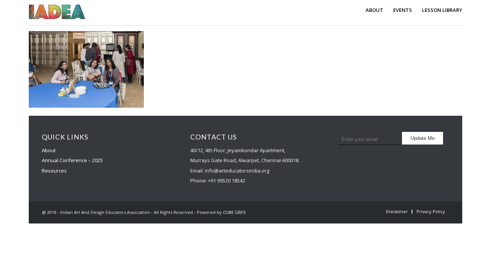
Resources (54, 170)
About (49, 150)
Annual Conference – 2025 (72, 160)
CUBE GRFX (234, 212)
